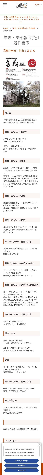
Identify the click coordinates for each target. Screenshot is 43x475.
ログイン (37, 5)
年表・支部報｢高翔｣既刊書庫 (24, 28)
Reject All (21, 465)
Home (5, 28)
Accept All (21, 470)
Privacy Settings (21, 461)
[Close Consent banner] (39, 444)
